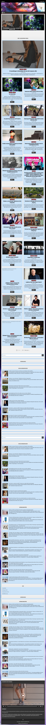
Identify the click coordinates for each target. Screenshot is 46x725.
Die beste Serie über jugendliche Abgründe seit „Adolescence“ (34, 224)
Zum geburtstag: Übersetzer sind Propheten (12, 113)
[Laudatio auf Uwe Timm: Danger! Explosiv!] (5, 400)
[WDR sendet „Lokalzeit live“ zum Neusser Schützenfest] (5, 554)
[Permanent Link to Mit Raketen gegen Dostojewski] (12, 242)
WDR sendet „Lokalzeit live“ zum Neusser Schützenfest (18, 549)
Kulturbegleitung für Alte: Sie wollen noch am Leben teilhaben (12, 222)
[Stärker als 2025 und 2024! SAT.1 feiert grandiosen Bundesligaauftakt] (5, 509)
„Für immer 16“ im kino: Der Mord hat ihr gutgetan (18, 410)
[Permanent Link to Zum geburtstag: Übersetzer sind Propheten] (12, 105)
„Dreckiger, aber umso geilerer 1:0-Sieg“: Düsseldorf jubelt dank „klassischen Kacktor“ (24, 527)
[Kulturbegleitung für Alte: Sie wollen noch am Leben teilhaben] (5, 468)
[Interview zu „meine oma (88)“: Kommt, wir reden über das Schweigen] (5, 407)
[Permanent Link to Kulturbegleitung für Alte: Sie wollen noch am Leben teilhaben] (12, 213)
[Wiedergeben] (3, 701)
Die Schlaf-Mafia (12, 29)
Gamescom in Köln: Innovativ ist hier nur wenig (34, 86)
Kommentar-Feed (5, 586)
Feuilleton (34, 84)
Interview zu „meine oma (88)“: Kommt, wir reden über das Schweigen (12, 304)
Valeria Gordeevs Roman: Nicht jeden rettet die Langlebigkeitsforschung (34, 139)
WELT (25, 64)
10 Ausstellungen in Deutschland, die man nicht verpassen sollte (23, 65)
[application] (23, 690)
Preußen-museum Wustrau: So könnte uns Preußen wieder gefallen (12, 139)
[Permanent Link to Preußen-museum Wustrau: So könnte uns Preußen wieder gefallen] (12, 130)
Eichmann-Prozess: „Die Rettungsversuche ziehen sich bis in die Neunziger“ (12, 331)
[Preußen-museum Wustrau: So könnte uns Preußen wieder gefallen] (5, 370)
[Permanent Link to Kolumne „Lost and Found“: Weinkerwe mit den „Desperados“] (12, 187)
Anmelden (4, 582)
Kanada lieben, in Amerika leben (34, 252)
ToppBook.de (4, 703)
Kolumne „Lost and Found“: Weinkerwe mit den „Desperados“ (12, 196)
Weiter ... (12, 96)
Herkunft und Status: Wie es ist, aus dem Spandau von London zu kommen (22, 417)
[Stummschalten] (40, 701)
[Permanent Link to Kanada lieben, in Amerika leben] (34, 242)
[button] (23, 690)
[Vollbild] (42, 701)
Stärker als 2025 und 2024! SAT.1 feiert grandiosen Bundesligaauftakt (21, 504)
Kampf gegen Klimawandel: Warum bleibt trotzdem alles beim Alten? (33, 114)
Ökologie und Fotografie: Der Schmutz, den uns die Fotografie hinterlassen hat (12, 166)
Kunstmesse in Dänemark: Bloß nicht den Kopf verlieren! (34, 196)
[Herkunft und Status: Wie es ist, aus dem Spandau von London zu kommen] (5, 422)
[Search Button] (23, 714)
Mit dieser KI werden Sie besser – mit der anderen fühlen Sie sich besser (33, 333)
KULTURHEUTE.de (23, 7)
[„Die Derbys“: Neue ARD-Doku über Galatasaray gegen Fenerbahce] (5, 569)
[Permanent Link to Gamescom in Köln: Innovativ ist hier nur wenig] (34, 78)
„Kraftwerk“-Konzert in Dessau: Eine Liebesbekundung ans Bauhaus (12, 278)
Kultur (22, 64)
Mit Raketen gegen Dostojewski (12, 251)
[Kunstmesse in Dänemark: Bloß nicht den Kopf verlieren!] (5, 385)
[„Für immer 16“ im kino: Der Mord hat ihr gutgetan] (5, 415)
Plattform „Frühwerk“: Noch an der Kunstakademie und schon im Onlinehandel (33, 304)
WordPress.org (5, 588)
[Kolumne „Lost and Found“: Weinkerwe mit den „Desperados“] (5, 378)
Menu (4, 1)
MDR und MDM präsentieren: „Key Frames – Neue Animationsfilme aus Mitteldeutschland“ (25, 534)
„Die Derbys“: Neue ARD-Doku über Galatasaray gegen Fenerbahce (20, 564)
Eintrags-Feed (4, 584)
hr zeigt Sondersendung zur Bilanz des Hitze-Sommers (18, 571)
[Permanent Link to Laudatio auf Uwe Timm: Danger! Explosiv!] (34, 268)
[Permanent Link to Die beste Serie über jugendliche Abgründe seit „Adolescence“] (34, 214)
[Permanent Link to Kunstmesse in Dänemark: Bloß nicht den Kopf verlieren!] (34, 187)
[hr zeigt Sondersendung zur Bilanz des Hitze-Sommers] (5, 576)
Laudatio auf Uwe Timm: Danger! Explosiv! (34, 276)
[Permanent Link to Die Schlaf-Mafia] (12, 79)
